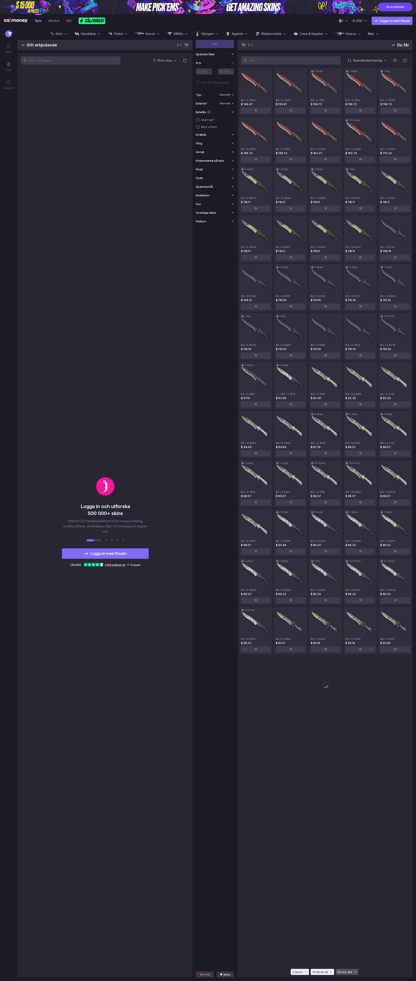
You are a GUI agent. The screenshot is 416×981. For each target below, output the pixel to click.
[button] (185, 60)
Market (54, 21)
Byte (38, 21)
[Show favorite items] (395, 60)
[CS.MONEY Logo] (16, 21)
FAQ (69, 21)
